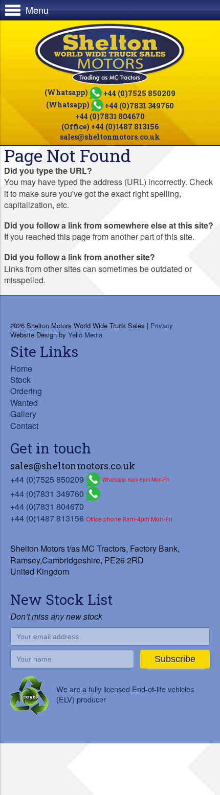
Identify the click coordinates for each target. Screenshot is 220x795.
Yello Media (85, 334)
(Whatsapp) (110, 92)
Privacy (161, 325)
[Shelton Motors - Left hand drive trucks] (110, 54)
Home (21, 368)
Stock (20, 379)
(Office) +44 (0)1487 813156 (110, 126)
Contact (24, 425)
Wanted (24, 402)
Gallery (23, 414)
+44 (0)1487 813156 (47, 518)
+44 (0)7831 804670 (110, 116)
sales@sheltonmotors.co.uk (110, 137)
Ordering (26, 391)
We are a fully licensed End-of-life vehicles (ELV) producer (125, 694)
